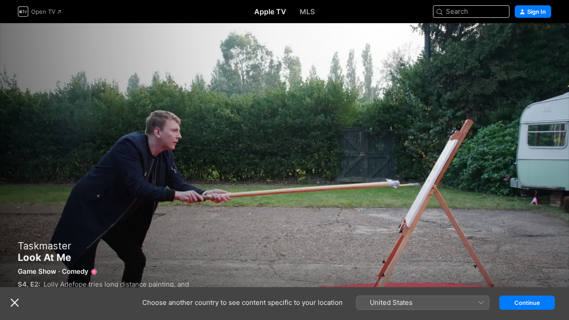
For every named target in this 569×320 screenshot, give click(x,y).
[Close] (15, 303)
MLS (307, 11)
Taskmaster (44, 246)
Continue (527, 302)
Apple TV (270, 11)
